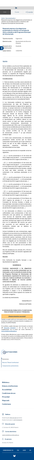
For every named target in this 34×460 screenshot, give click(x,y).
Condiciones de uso (8, 393)
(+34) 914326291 (17, 420)
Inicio (3, 18)
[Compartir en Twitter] (11, 7)
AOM (24, 450)
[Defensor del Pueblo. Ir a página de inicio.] (17, 3)
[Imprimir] (26, 7)
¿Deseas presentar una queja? (17, 316)
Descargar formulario (10, 327)
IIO (30, 450)
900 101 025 (13, 418)
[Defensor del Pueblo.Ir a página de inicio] (17, 375)
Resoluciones (5, 359)
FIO (18, 450)
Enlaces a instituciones (10, 386)
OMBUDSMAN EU (8, 450)
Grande (17, 12)
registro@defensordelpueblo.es (9, 331)
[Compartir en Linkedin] (16, 7)
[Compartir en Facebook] (6, 7)
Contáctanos (6, 404)
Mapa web (5, 400)
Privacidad (6, 397)
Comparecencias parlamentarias (10, 365)
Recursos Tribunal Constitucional (10, 362)
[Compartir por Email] (21, 7)
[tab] (6, 8)
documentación (10, 18)
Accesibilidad (7, 390)
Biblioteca (5, 382)
